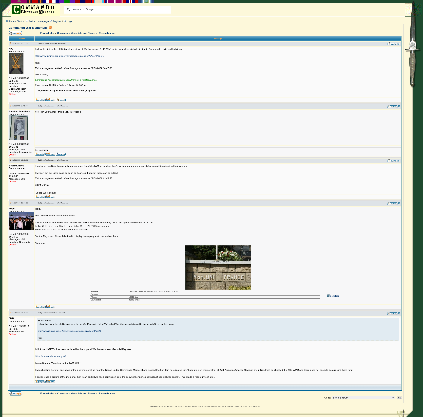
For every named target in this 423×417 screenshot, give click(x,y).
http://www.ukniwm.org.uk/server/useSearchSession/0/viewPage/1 (69, 56)
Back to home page (38, 21)
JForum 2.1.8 (245, 406)
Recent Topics (16, 21)
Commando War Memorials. (28, 27)
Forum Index (47, 33)
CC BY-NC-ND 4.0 (227, 406)
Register (56, 21)
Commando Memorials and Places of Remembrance (86, 33)
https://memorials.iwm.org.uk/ (50, 356)
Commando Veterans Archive (160, 406)
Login (69, 21)
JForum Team (255, 406)
